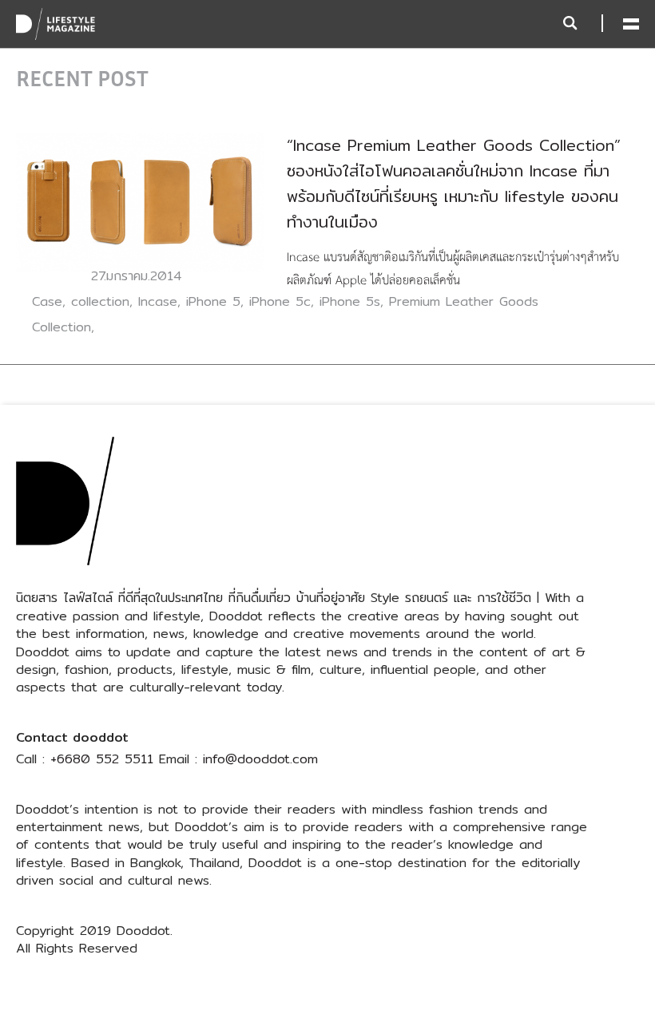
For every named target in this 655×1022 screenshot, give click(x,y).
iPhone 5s (350, 301)
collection (100, 301)
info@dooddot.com (260, 759)
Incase (157, 301)
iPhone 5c (280, 301)
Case (47, 301)
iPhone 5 (213, 301)
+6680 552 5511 (101, 759)
